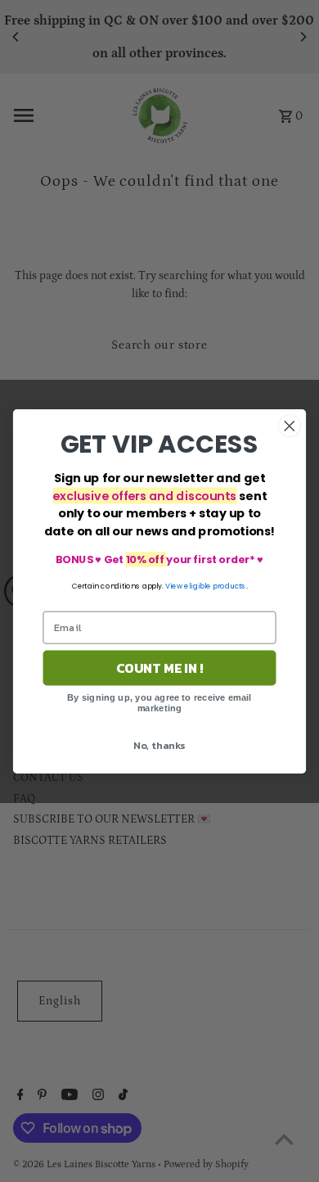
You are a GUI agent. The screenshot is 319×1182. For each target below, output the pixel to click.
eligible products (215, 585)
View (173, 585)
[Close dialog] (289, 425)
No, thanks (159, 744)
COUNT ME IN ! (160, 668)
